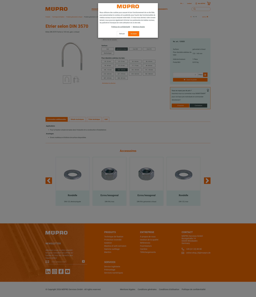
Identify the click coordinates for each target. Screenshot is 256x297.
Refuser (122, 34)
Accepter (134, 34)
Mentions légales (139, 27)
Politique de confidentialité (120, 27)
